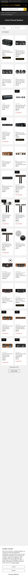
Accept (13, 566)
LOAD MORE (14, 371)
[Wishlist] (23, 5)
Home (2, 12)
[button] (2, 5)
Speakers (14, 12)
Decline (13, 570)
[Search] (25, 9)
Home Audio (8, 12)
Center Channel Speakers (7, 14)
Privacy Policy (15, 562)
